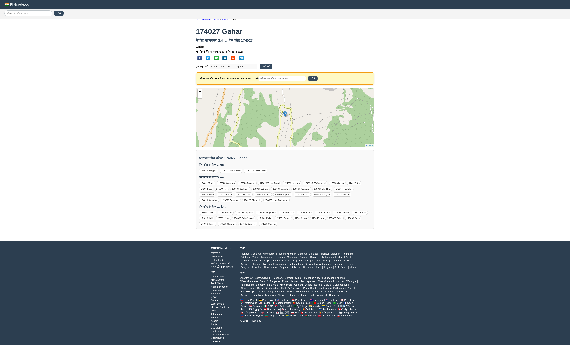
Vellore (308, 285)
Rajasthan (216, 290)
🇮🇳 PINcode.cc (16, 4)
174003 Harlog (208, 224)
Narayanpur (269, 254)
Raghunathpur (295, 264)
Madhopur (292, 257)
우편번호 (257, 309)
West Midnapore (249, 281)
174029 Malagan (322, 194)
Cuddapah (329, 278)
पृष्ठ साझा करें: (202, 66)
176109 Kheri (225, 212)
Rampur (244, 254)
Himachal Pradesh (220, 334)
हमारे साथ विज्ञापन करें (220, 263)
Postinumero (329, 309)
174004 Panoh (283, 218)
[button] (285, 114)
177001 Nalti (223, 218)
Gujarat (214, 300)
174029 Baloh (207, 194)
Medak (290, 291)
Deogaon (245, 267)
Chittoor (289, 278)
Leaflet (370, 145)
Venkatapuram (323, 264)
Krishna (341, 278)
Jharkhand (216, 327)
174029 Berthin (263, 194)
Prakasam (277, 278)
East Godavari (262, 278)
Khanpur (291, 254)
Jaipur (331, 291)
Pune (285, 281)
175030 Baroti (287, 212)
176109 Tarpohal (245, 212)
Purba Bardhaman (313, 288)
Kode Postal (250, 300)
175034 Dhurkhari (322, 189)
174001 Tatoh (207, 183)
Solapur (302, 295)
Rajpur (255, 257)
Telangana (216, 314)
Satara (327, 285)
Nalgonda (272, 285)
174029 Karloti (302, 194)
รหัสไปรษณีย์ (285, 306)
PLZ (297, 312)
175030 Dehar (337, 183)
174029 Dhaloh (244, 194)
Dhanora (347, 260)
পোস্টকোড (312, 315)
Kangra (328, 288)
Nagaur (282, 295)
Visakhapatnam (308, 281)
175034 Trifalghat (344, 189)
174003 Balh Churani (244, 218)
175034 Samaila (280, 189)
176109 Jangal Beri (266, 212)
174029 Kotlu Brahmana (276, 200)
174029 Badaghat (209, 200)
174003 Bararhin (248, 224)
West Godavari (326, 281)
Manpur (257, 264)
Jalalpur (335, 254)
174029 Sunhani (342, 194)
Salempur (290, 260)
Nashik (318, 285)
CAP (270, 306)
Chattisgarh (217, 331)
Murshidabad (303, 291)
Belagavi (260, 285)
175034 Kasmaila (301, 189)
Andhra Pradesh (219, 286)
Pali (347, 257)
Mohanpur (266, 257)
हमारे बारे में (215, 253)
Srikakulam (342, 291)
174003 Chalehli (268, 224)
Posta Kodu (273, 309)
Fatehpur (245, 257)
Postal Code (301, 300)
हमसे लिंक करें (217, 260)
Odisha (214, 310)
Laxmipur (257, 267)
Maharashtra (217, 280)
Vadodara (274, 288)
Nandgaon (280, 264)
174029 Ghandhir (252, 200)
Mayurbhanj (286, 285)
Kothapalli (245, 264)
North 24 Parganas (291, 288)
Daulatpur (335, 260)
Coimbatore (265, 291)
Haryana (215, 341)
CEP (339, 303)
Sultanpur (314, 254)
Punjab (214, 324)
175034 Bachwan (240, 189)
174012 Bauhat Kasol (255, 171)
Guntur (298, 278)
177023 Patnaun (247, 183)
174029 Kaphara (283, 194)
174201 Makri (265, 218)
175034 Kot (206, 189)
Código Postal (283, 303)
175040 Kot (221, 189)
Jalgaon (292, 295)
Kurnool (340, 281)
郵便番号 (284, 312)
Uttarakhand (217, 338)
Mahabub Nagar (312, 278)
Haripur (325, 254)
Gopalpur (256, 254)
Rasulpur (308, 267)
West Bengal (217, 304)
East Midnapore (248, 291)
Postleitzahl (268, 300)
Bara (325, 260)
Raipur (281, 254)
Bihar (213, 297)
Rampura (245, 260)
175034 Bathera (260, 189)
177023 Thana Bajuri (270, 183)
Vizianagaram (340, 285)
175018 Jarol (301, 218)
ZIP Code (269, 312)
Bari (337, 267)
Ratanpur (316, 260)
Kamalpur (278, 260)
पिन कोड (316, 306)
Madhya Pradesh (220, 307)
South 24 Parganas (270, 281)
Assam (214, 321)
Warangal (351, 281)
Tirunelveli (270, 295)
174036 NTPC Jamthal (315, 183)
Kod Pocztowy (292, 309)
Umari (318, 267)
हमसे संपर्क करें (217, 256)
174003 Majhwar (227, 224)
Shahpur (302, 254)
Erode (312, 295)
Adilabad (322, 295)
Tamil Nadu (217, 283)
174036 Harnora (292, 183)
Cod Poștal (311, 309)
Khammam (279, 291)
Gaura (344, 267)
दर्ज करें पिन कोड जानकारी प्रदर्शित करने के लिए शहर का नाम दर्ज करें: (228, 78)
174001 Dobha (208, 212)
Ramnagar (347, 254)
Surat (351, 288)
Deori (255, 260)
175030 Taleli (360, 212)
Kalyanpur (279, 257)
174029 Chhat (225, 194)
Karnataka (216, 293)
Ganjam (298, 285)
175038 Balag (353, 218)
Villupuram (340, 288)
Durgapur (284, 267)
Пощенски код (276, 315)
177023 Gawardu (226, 183)
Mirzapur (268, 264)
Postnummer (296, 315)
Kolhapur (245, 295)
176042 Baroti (323, 212)
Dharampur (303, 260)
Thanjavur (334, 295)
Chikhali (350, 264)
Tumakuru (257, 295)
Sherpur (309, 264)
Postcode (285, 300)
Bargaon (327, 267)
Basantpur (338, 264)
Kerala (214, 317)
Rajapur (304, 257)
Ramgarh (315, 257)
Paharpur (296, 267)
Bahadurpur (328, 257)
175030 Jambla (341, 212)
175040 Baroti (305, 212)
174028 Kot (354, 183)
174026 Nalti (207, 218)
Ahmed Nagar (247, 288)
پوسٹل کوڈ (302, 306)
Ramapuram (270, 267)
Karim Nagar (247, 285)
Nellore (294, 281)
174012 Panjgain (209, 171)
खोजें (59, 13)
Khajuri (353, 267)
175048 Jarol (318, 218)
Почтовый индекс (253, 315)
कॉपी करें (266, 66)
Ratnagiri (262, 288)
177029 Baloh (335, 218)
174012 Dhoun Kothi (231, 171)
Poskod (266, 303)
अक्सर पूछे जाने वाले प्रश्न (222, 266)
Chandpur (265, 260)
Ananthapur (246, 278)
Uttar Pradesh (218, 276)
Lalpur (340, 257)
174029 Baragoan (230, 200)
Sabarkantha (319, 291)
